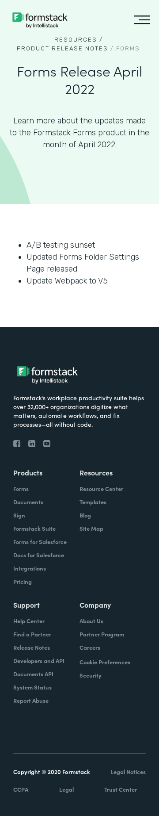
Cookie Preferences (105, 662)
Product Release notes (62, 48)
